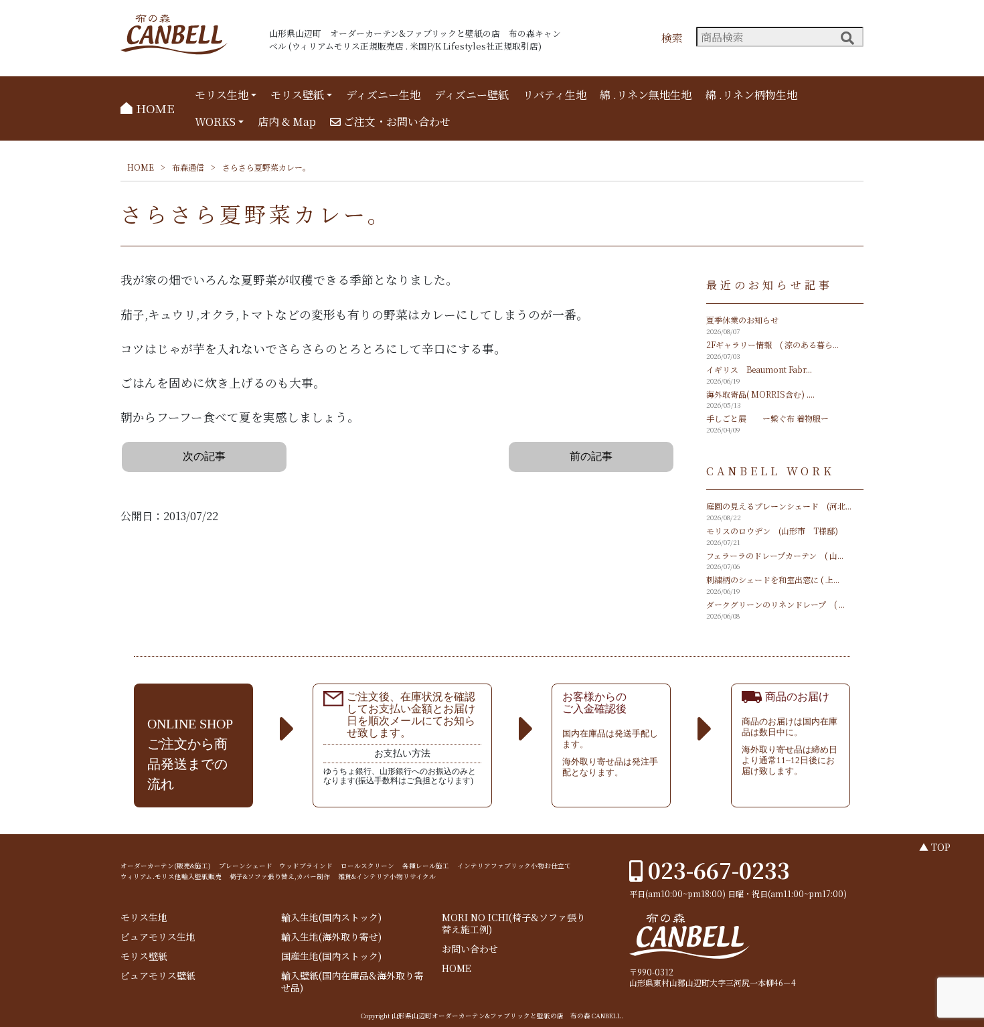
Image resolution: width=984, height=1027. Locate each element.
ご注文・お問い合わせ (395, 121)
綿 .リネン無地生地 (645, 94)
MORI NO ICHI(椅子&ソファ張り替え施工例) (514, 923)
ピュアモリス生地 (157, 937)
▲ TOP (935, 847)
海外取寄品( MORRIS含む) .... (760, 394)
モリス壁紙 (297, 94)
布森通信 (188, 167)
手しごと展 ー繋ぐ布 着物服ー (767, 418)
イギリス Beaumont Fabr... (759, 369)
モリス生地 (221, 94)
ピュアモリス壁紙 (157, 975)
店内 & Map (287, 121)
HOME (154, 108)
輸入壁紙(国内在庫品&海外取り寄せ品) (352, 981)
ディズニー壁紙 (471, 94)
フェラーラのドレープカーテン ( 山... (774, 555)
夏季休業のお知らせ (742, 319)
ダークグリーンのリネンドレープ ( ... (775, 604)
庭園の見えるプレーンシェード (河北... (778, 505)
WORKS (215, 121)
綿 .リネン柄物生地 (751, 94)
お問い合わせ (470, 949)
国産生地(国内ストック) (331, 956)
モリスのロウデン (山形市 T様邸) (772, 530)
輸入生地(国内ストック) (331, 917)
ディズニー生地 (383, 94)
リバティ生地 (554, 94)
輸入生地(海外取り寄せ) (331, 937)
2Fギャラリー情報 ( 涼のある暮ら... (772, 344)
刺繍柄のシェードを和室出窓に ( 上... (772, 579)
